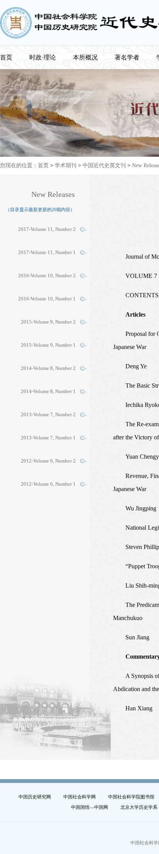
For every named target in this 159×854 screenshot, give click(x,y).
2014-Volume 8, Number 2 (48, 368)
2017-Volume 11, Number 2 (47, 229)
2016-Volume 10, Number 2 (47, 275)
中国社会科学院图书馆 (131, 797)
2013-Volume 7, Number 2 (48, 414)
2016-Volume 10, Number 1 (47, 299)
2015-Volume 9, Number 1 (48, 345)
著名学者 (127, 57)
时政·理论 (42, 57)
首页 (6, 57)
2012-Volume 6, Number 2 (48, 461)
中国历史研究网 (35, 797)
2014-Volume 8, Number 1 (48, 391)
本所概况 (85, 57)
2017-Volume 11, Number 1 (47, 252)
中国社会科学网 (79, 797)
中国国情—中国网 (89, 807)
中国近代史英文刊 (104, 165)
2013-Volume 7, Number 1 (48, 438)
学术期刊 (65, 165)
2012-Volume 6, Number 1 (48, 484)
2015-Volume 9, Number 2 (48, 322)
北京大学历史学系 (138, 807)
